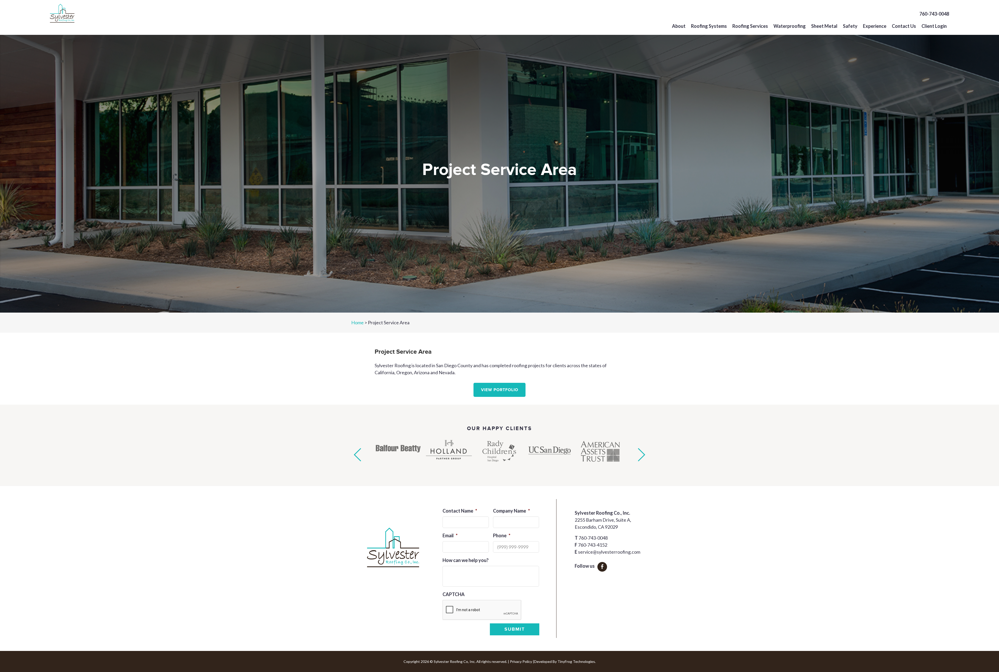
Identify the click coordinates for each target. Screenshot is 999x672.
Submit (514, 629)
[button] (357, 454)
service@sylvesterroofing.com (609, 552)
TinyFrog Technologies (576, 661)
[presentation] (482, 610)
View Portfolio (499, 389)
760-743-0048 (934, 14)
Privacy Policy (521, 661)
